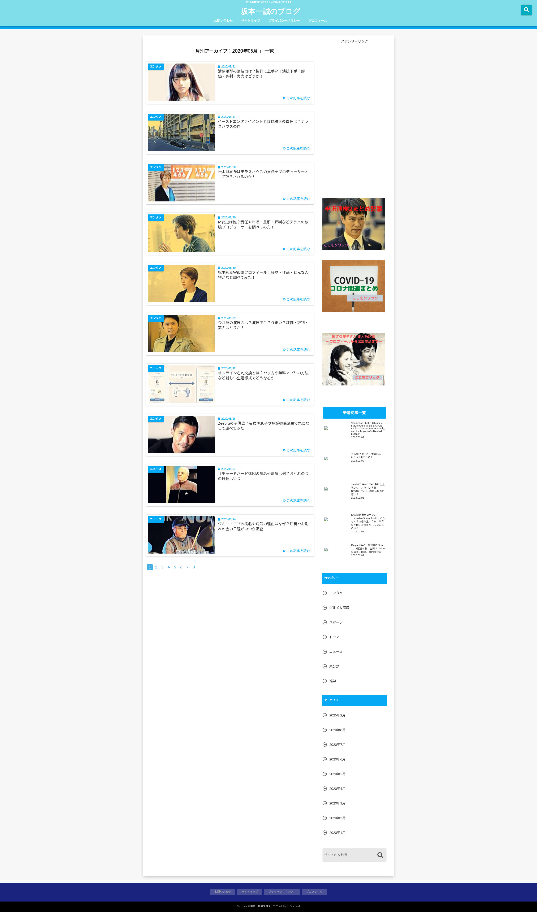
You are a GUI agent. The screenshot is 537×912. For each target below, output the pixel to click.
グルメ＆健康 (339, 608)
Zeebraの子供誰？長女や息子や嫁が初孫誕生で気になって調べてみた (263, 426)
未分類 (334, 666)
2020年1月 (337, 832)
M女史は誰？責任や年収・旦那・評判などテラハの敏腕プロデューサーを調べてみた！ (263, 225)
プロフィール (317, 20)
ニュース (336, 652)
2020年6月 (337, 759)
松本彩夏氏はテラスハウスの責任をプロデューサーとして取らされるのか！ (263, 174)
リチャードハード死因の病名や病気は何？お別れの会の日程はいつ (263, 476)
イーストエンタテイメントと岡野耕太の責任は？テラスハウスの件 (263, 124)
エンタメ (336, 593)
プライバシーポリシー (284, 20)
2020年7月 (337, 744)
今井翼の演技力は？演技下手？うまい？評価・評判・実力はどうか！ (263, 325)
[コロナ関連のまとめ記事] (353, 285)
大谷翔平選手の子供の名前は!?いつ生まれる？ (366, 456)
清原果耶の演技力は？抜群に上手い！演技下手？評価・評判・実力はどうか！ (261, 74)
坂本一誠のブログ (270, 11)
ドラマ (334, 637)
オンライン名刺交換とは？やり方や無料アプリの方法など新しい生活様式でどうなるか (263, 375)
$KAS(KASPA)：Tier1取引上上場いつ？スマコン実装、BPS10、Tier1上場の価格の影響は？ (368, 489)
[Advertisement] (353, 121)
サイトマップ (250, 20)
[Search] (380, 855)
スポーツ (336, 622)
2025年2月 (337, 715)
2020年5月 (337, 774)
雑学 (332, 681)
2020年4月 (337, 788)
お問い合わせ (223, 20)
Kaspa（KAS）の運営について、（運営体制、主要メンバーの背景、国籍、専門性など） (368, 548)
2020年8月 (337, 730)
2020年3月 (337, 803)
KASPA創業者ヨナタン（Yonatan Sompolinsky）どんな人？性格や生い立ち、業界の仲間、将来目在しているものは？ (368, 521)
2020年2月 (337, 818)
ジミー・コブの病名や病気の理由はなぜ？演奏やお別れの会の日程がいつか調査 (263, 526)
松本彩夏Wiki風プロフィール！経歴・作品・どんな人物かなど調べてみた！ (263, 275)
